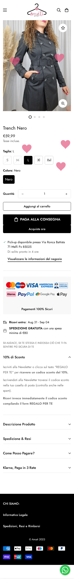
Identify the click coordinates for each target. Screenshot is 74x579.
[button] (66, 10)
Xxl (49, 160)
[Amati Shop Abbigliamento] (37, 10)
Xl (38, 160)
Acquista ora (37, 229)
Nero (9, 179)
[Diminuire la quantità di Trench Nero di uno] (22, 194)
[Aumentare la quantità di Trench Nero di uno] (66, 194)
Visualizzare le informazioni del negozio (35, 259)
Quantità (8, 194)
